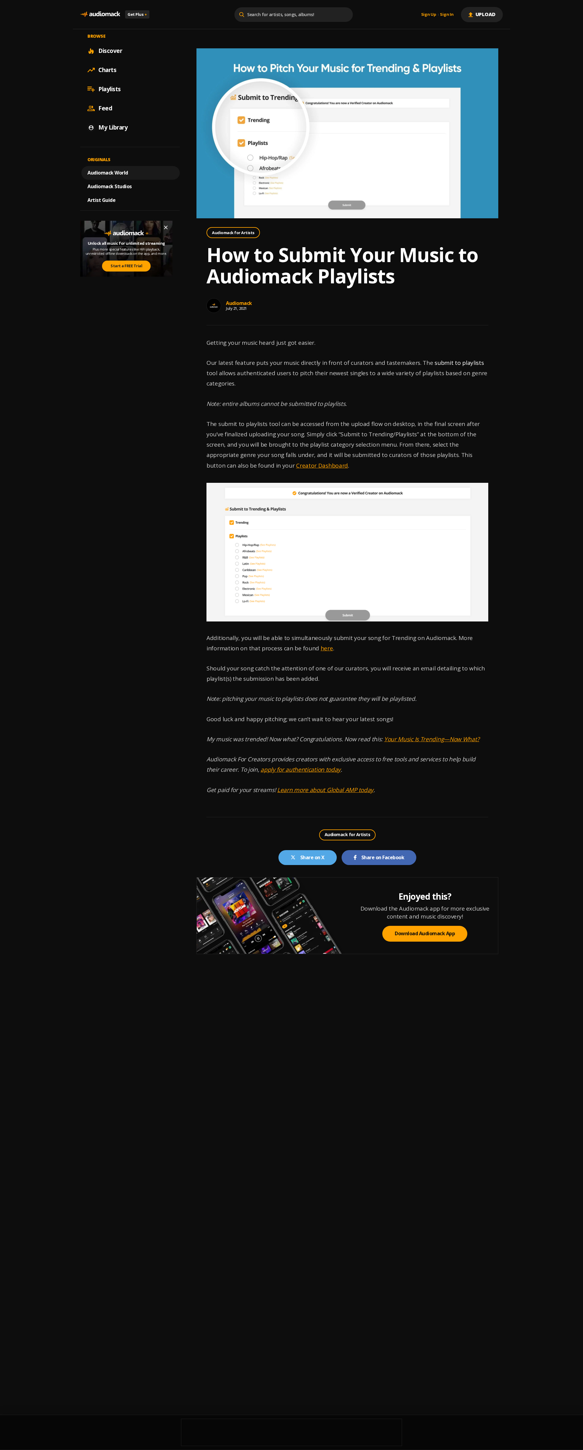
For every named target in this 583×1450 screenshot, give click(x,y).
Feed (105, 108)
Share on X (312, 857)
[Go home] (100, 14)
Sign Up (428, 14)
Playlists (109, 89)
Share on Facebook (382, 857)
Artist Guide (101, 200)
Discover (110, 51)
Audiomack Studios (109, 186)
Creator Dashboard (322, 465)
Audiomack (239, 303)
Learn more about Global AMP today (325, 790)
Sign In (446, 14)
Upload (486, 14)
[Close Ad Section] (166, 227)
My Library (113, 127)
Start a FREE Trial (126, 266)
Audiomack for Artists (233, 232)
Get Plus (137, 14)
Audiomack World (107, 172)
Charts (107, 70)
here (327, 648)
